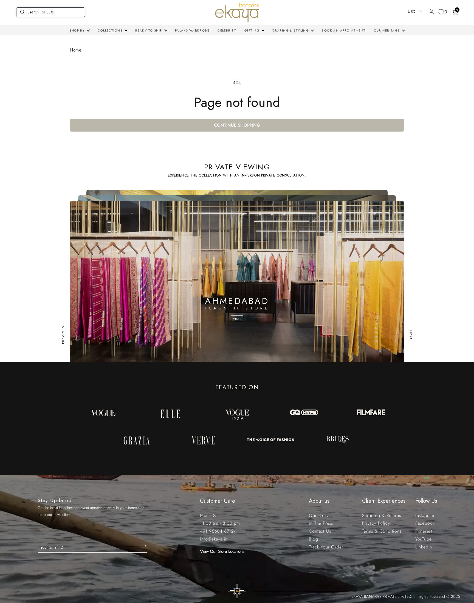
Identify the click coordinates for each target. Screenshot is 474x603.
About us (319, 501)
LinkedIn (423, 547)
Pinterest (423, 531)
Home (75, 50)
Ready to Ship (148, 30)
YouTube (423, 539)
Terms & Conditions (381, 531)
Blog (313, 539)
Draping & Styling (290, 30)
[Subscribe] (137, 546)
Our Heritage (387, 30)
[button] (79, 30)
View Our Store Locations (222, 551)
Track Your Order (326, 547)
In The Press (321, 523)
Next (411, 335)
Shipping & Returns (381, 515)
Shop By (77, 30)
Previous (63, 335)
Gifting (251, 30)
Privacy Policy (376, 523)
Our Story (318, 515)
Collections (110, 30)
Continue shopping (237, 125)
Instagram (424, 515)
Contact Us (320, 531)
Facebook (425, 523)
